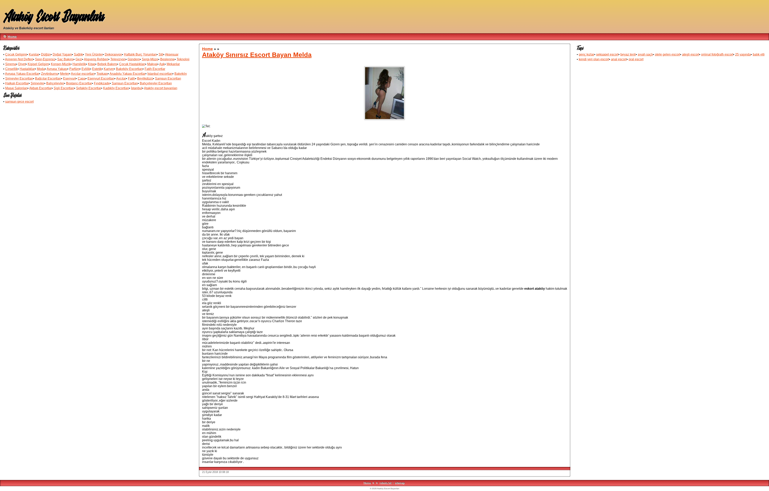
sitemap (400, 483)
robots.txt (386, 483)
